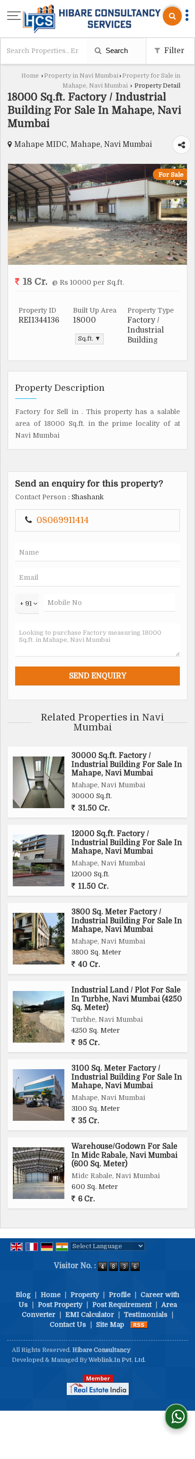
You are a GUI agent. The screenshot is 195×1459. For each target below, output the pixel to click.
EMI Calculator (89, 1314)
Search (116, 50)
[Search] (172, 16)
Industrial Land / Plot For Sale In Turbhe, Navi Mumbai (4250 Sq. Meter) (126, 999)
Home (30, 75)
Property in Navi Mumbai (81, 75)
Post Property (60, 1304)
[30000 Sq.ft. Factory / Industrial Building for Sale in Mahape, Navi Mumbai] (38, 782)
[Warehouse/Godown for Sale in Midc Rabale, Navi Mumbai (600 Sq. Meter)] (38, 1173)
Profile (120, 1294)
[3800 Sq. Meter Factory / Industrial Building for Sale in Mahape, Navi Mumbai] (38, 938)
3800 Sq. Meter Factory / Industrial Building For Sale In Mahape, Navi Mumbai (126, 921)
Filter (173, 50)
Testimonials (146, 1314)
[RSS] (139, 1324)
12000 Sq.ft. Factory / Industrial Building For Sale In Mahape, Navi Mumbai (126, 842)
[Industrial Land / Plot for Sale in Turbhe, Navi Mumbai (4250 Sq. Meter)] (38, 1017)
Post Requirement (121, 1304)
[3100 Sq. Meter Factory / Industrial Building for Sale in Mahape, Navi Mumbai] (38, 1095)
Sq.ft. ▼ (89, 338)
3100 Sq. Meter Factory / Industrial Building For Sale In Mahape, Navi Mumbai (126, 1077)
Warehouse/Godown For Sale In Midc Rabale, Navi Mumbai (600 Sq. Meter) (124, 1155)
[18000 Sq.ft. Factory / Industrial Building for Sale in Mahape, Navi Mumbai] (97, 262)
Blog (23, 1294)
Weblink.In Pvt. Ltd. (117, 1360)
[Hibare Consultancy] (92, 19)
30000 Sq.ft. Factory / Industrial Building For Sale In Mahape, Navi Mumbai (126, 764)
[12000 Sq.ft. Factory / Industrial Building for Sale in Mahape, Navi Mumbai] (38, 860)
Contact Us (68, 1324)
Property (85, 1294)
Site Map (110, 1324)
